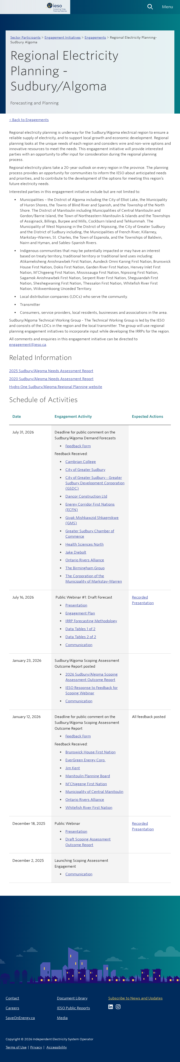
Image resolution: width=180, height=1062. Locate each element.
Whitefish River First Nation (88, 807)
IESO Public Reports (73, 1008)
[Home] (35, 7)
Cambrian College (80, 461)
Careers (12, 1008)
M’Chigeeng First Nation (86, 784)
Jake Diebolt (75, 552)
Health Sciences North (84, 544)
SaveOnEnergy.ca (20, 1018)
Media (62, 1018)
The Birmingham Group (85, 568)
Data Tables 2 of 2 (80, 637)
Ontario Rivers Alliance (84, 560)
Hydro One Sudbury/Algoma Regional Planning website (55, 387)
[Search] (150, 5)
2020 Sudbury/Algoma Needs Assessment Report (51, 379)
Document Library (72, 998)
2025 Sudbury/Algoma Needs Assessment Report (51, 371)
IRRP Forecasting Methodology (91, 621)
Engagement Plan (80, 613)
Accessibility (56, 1047)
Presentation (76, 605)
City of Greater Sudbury (85, 469)
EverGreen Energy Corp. (85, 760)
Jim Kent (72, 768)
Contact (12, 998)
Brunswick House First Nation (90, 752)
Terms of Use (16, 1047)
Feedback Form (78, 446)
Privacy (36, 1047)
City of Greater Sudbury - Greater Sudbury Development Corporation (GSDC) (94, 483)
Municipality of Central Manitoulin (94, 791)
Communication (78, 645)
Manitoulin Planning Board (87, 776)
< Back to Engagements (29, 120)
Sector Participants (25, 37)
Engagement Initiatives (63, 37)
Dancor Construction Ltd (86, 496)
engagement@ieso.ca (27, 344)
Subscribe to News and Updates (135, 998)
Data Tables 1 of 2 (80, 629)
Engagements (95, 37)
